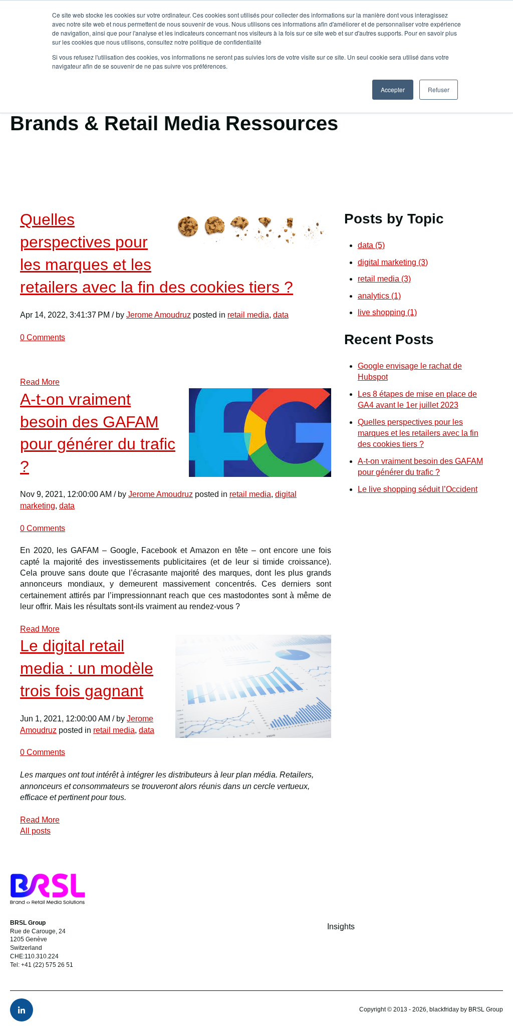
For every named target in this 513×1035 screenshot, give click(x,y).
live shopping (387, 312)
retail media (248, 315)
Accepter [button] (393, 89)
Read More (40, 382)
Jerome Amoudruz (158, 315)
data (281, 315)
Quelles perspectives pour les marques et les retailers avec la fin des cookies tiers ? (418, 433)
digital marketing (393, 262)
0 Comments (42, 337)
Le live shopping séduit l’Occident (417, 489)
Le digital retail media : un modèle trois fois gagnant (86, 668)
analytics (379, 296)
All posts (35, 831)
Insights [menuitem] (341, 926)
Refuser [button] (438, 89)
